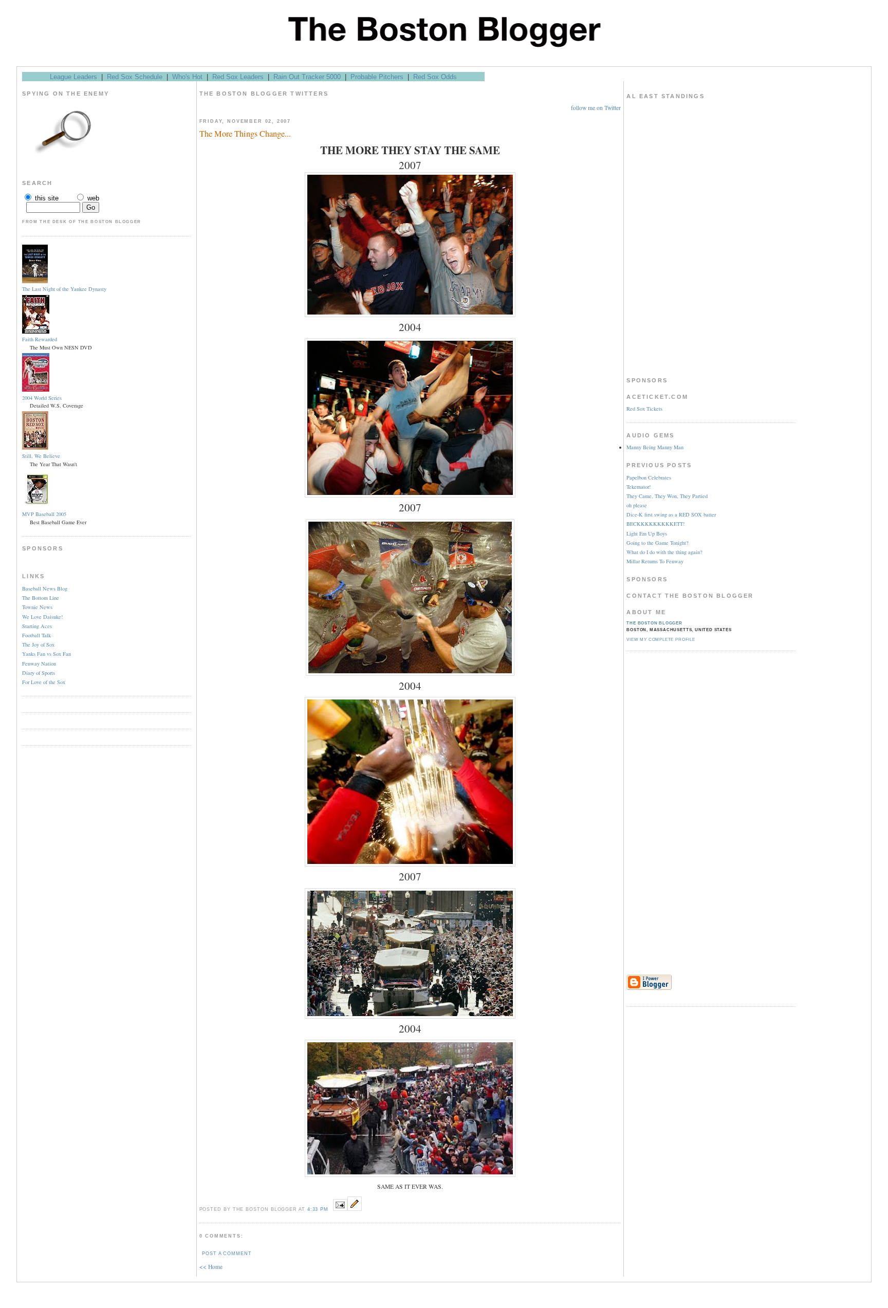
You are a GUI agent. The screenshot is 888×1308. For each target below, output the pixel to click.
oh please (636, 505)
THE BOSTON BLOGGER (654, 623)
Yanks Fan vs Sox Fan (46, 653)
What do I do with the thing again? (664, 552)
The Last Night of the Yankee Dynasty (64, 288)
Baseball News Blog (44, 588)
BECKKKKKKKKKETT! (655, 523)
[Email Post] (340, 1208)
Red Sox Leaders (238, 77)
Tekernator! (638, 486)
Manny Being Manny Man (654, 447)
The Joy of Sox (38, 644)
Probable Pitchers (376, 77)
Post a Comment (227, 1253)
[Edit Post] (354, 1208)
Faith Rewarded (39, 339)
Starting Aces (37, 626)
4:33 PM (317, 1209)
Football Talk (36, 635)
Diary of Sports (38, 672)
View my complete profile (660, 639)
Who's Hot (187, 77)
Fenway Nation (39, 663)
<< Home (211, 1266)
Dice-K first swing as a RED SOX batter (671, 514)
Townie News (37, 607)
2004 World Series (42, 397)
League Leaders (73, 77)
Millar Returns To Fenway (654, 561)
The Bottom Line (40, 597)
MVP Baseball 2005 (44, 514)
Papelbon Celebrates (648, 477)
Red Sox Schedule (134, 77)
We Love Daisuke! (42, 616)
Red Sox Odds (435, 77)
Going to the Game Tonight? (657, 542)
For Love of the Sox (43, 682)
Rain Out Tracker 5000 (307, 77)
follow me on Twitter (596, 108)
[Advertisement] (667, 813)
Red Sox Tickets (644, 408)
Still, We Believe (41, 455)
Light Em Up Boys (646, 533)
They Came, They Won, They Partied (667, 496)
